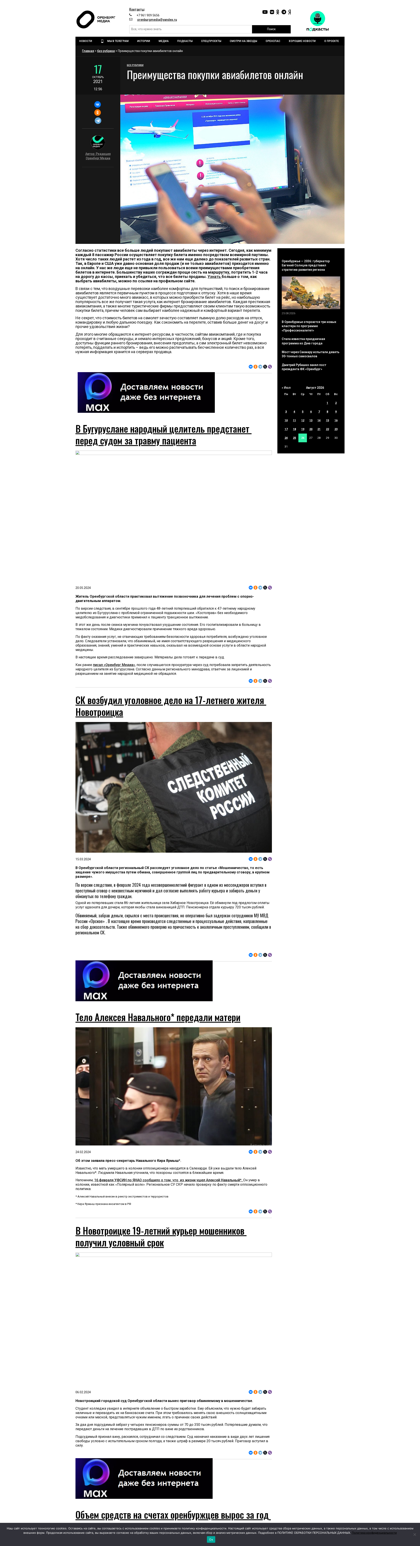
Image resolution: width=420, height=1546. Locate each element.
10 (286, 420)
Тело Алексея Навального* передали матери (157, 1017)
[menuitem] (86, 41)
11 (294, 420)
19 (302, 429)
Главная (88, 51)
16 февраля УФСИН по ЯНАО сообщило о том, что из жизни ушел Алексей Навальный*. (168, 1180)
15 (327, 420)
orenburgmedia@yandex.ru (157, 19)
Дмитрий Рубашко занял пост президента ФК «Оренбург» (304, 367)
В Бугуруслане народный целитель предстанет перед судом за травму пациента (163, 434)
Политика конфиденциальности (374, 1532)
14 (318, 420)
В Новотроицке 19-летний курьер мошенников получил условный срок (161, 1236)
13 (310, 420)
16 (336, 420)
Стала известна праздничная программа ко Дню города (303, 341)
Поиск (271, 29)
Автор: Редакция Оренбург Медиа (98, 156)
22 (327, 429)
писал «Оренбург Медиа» (114, 665)
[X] (265, 367)
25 (294, 437)
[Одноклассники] (97, 112)
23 (336, 429)
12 (302, 420)
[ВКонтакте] (97, 104)
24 (286, 437)
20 (310, 429)
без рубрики (106, 51)
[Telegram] (98, 120)
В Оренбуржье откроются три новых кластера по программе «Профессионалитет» (309, 326)
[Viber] (270, 367)
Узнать (215, 276)
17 (286, 429)
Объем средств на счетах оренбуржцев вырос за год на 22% (173, 1520)
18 (294, 429)
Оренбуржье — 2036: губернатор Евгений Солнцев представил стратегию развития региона (306, 265)
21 (318, 429)
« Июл (286, 387)
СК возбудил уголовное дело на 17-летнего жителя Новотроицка (170, 705)
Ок (211, 1539)
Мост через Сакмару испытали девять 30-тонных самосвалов (310, 354)
